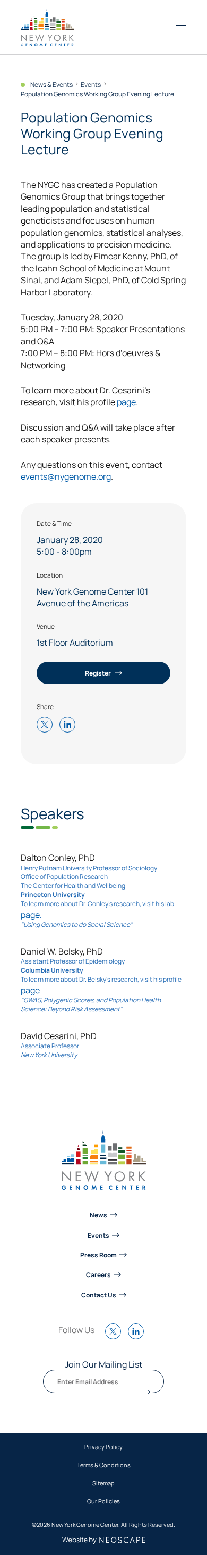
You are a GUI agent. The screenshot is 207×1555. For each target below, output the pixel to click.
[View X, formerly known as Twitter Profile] (115, 1336)
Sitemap (103, 1483)
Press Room (98, 1255)
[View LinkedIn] (138, 1336)
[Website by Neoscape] (103, 1540)
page (126, 401)
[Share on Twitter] (47, 725)
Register (98, 673)
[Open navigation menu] (181, 27)
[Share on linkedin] (70, 725)
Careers (98, 1274)
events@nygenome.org (66, 476)
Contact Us (98, 1294)
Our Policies (103, 1501)
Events (91, 84)
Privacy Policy (103, 1447)
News (98, 1215)
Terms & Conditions (104, 1465)
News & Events (51, 84)
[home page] (47, 27)
